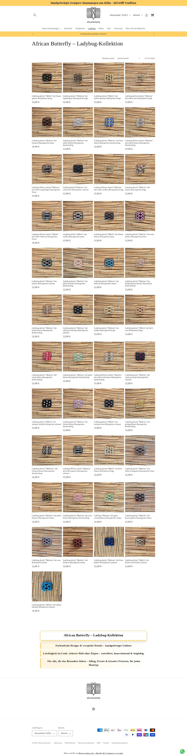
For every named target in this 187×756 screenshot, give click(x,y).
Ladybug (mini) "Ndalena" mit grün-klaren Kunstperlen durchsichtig (78, 376)
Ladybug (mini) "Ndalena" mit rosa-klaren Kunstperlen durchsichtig (77, 517)
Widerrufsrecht (70, 743)
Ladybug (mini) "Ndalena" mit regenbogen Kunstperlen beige (75, 97)
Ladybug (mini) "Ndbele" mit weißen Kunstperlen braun (75, 235)
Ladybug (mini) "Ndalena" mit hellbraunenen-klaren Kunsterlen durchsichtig (138, 283)
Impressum (58, 743)
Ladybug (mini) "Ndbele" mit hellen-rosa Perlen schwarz (137, 561)
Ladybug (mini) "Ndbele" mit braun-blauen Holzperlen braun (109, 235)
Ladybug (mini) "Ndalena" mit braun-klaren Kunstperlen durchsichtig (44, 330)
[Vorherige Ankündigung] (33, 34)
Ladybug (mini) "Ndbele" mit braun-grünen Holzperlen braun (46, 97)
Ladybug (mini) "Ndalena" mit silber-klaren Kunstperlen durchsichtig (75, 143)
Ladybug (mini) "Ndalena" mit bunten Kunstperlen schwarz (44, 282)
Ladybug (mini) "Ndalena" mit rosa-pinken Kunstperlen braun (139, 235)
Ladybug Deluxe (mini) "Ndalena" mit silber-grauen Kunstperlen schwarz (77, 471)
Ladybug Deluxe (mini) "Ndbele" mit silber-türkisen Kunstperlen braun (45, 236)
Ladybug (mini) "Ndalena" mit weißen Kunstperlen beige (106, 329)
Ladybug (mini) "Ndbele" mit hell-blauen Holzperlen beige (108, 470)
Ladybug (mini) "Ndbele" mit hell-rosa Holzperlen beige (139, 329)
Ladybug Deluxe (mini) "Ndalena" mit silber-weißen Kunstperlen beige (109, 188)
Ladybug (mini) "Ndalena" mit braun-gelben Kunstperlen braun (138, 517)
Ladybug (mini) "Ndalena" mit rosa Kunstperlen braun (46, 561)
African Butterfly (44, 743)
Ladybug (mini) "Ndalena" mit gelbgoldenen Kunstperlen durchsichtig (137, 424)
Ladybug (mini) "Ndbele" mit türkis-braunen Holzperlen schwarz (47, 606)
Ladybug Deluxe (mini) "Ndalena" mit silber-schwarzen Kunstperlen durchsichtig (108, 377)
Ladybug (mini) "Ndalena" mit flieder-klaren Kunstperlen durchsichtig (75, 424)
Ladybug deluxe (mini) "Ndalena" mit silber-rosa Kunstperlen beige (139, 97)
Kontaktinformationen (120, 743)
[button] (35, 15)
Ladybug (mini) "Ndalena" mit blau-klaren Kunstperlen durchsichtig (108, 142)
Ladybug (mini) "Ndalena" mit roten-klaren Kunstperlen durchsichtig (44, 377)
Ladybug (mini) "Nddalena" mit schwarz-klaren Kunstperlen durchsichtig (45, 471)
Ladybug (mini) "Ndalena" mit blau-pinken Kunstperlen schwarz (108, 561)
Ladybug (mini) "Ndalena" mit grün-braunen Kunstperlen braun (46, 517)
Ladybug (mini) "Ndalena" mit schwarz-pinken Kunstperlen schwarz (137, 377)
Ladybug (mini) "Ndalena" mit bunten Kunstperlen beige (137, 188)
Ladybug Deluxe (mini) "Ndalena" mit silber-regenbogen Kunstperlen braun (46, 189)
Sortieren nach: (108, 58)
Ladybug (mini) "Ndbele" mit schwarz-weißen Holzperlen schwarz (46, 423)
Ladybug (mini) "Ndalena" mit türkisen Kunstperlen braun (106, 282)
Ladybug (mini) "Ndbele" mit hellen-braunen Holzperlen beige (107, 97)
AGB (98, 743)
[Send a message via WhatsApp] (182, 751)
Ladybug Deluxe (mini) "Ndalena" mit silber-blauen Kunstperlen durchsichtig (139, 143)
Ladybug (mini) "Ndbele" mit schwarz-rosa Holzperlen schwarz (107, 423)
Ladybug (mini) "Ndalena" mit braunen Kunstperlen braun (44, 142)
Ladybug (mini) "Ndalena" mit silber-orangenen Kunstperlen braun (139, 470)
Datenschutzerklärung (86, 743)
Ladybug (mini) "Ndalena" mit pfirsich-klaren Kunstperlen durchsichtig (75, 283)
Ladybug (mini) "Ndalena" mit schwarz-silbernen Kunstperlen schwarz (75, 330)
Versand (106, 743)
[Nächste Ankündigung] (154, 34)
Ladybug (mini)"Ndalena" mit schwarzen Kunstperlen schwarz (76, 188)
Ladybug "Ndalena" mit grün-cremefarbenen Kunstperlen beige (107, 517)
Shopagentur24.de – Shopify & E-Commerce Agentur (101, 753)
